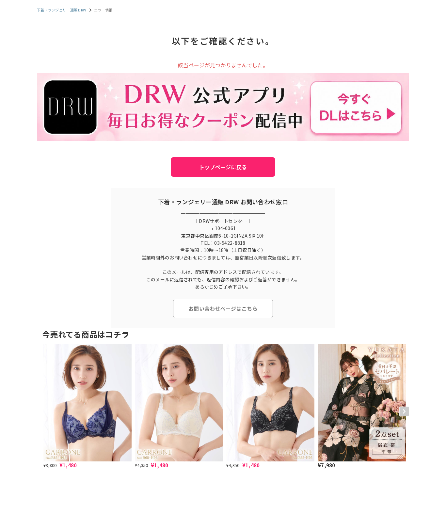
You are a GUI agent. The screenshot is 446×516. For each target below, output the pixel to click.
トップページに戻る (223, 167)
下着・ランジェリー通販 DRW (61, 9)
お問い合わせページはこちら (223, 308)
